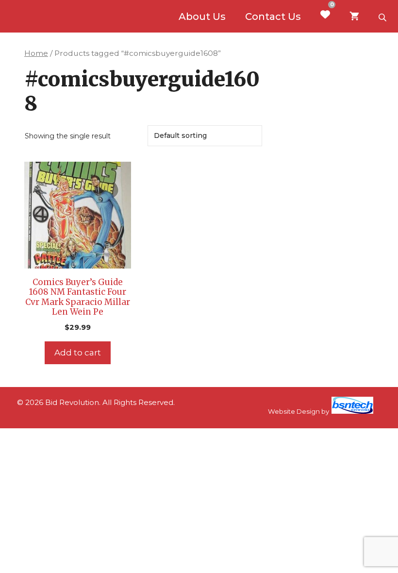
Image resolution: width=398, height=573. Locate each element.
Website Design (294, 411)
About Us (202, 16)
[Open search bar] (383, 16)
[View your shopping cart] (354, 16)
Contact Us (273, 16)
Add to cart (77, 352)
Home (36, 53)
